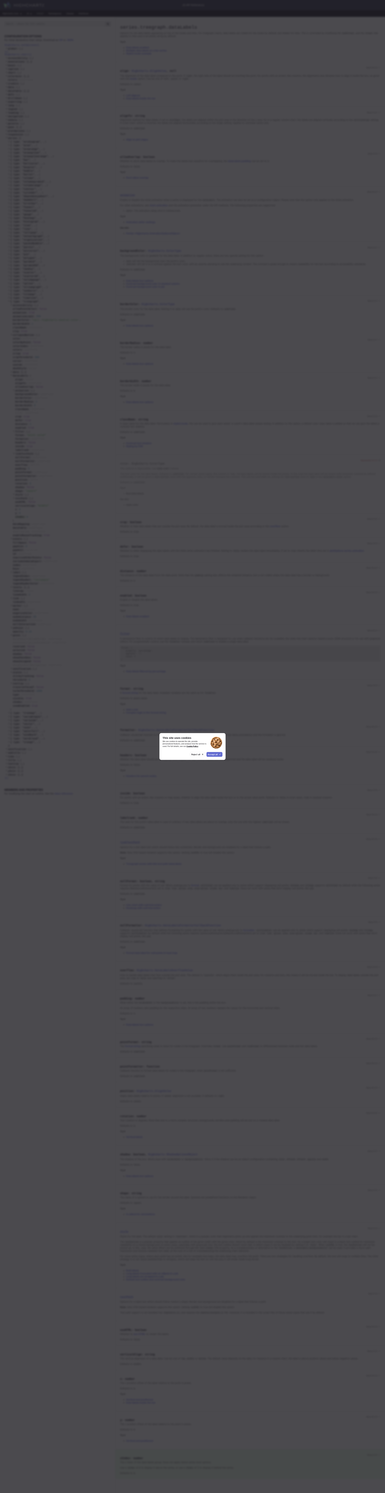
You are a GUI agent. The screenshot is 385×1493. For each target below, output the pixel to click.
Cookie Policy (192, 746)
